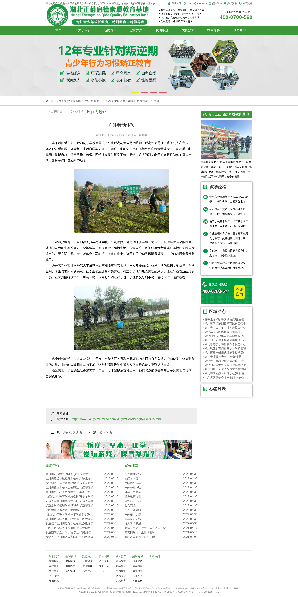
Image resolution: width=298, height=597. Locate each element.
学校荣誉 (54, 571)
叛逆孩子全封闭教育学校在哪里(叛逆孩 (82, 523)
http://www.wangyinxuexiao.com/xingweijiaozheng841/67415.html (117, 419)
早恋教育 (121, 571)
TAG (188, 3)
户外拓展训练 (72, 432)
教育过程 (137, 571)
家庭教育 (121, 580)
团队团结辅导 (161, 483)
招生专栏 (213, 30)
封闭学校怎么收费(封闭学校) (82, 509)
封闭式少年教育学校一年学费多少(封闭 (82, 514)
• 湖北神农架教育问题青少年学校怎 (224, 365)
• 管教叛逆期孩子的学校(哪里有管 (223, 319)
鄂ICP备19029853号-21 (207, 592)
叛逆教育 (121, 561)
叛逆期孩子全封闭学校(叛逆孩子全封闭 (82, 483)
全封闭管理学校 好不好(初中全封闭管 (82, 474)
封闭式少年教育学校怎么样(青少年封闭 (82, 496)
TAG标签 (181, 592)
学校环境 (54, 566)
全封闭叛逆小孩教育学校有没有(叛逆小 (82, 478)
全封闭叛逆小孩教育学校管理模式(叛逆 (82, 492)
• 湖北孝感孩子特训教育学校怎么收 (224, 344)
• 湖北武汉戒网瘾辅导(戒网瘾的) (222, 331)
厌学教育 (121, 566)
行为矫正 (156, 101)
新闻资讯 (110, 30)
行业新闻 (71, 571)
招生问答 (217, 3)
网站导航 (172, 592)
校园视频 (71, 566)
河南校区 (54, 561)
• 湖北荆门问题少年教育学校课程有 (224, 340)
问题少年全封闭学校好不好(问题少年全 (82, 501)
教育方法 (136, 30)
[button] (135, 92)
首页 (58, 30)
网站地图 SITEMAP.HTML (156, 592)
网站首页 (176, 3)
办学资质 (232, 3)
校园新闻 (71, 561)
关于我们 (84, 30)
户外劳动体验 (161, 509)
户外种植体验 (161, 487)
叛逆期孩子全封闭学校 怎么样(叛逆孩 (82, 532)
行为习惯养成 (161, 523)
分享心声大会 (161, 492)
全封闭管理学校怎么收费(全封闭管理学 (82, 487)
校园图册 (137, 580)
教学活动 (104, 561)
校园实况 (54, 580)
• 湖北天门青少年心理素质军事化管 (224, 327)
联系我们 (239, 30)
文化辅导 (76, 112)
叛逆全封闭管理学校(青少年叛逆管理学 (82, 505)
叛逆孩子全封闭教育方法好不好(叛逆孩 (82, 536)
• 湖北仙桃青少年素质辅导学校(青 (223, 336)
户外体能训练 (161, 474)
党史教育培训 (161, 496)
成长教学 (188, 30)
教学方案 (137, 566)
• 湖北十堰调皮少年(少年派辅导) (222, 356)
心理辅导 (56, 112)
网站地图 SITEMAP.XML (132, 592)
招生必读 (137, 561)
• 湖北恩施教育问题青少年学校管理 (224, 348)
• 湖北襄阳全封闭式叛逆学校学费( (223, 352)
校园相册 (162, 30)
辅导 (104, 571)
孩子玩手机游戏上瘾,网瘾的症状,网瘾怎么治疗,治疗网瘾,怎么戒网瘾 (92, 101)
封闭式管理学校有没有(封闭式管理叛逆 (82, 527)
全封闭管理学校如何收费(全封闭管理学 (82, 518)
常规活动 (104, 566)
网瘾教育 (121, 575)
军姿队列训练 (161, 518)
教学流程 (247, 3)
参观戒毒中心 (161, 501)
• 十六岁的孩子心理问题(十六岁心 (223, 377)
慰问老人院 (161, 478)
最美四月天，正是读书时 (161, 532)
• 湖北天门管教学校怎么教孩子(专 (223, 360)
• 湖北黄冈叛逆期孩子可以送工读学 (224, 323)
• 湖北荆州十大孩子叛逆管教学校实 (224, 369)
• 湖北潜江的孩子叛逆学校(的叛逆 (223, 373)
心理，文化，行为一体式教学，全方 (161, 527)
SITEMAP (201, 3)
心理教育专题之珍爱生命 (161, 536)
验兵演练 (105, 432)
